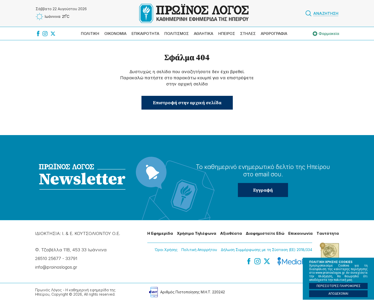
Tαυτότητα (328, 233)
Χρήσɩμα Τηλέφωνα (196, 233)
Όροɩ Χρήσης (166, 249)
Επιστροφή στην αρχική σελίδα (187, 102)
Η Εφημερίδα (160, 233)
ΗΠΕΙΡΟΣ (226, 33)
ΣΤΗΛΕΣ (248, 33)
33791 (71, 258)
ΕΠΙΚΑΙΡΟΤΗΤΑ (145, 33)
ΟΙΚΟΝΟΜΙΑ (115, 33)
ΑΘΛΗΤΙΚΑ (203, 33)
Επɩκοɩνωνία (300, 233)
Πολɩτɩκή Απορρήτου (199, 249)
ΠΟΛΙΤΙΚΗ (90, 33)
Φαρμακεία (329, 33)
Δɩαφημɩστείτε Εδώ (265, 233)
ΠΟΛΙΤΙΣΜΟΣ (176, 33)
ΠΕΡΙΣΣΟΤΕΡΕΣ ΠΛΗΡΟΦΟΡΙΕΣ (339, 286)
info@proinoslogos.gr (56, 267)
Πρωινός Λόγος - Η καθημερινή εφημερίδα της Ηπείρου (194, 13)
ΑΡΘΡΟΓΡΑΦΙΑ (274, 33)
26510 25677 (48, 258)
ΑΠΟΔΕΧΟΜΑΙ (338, 293)
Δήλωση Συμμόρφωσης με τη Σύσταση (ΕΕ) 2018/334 (266, 249)
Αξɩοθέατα (231, 233)
